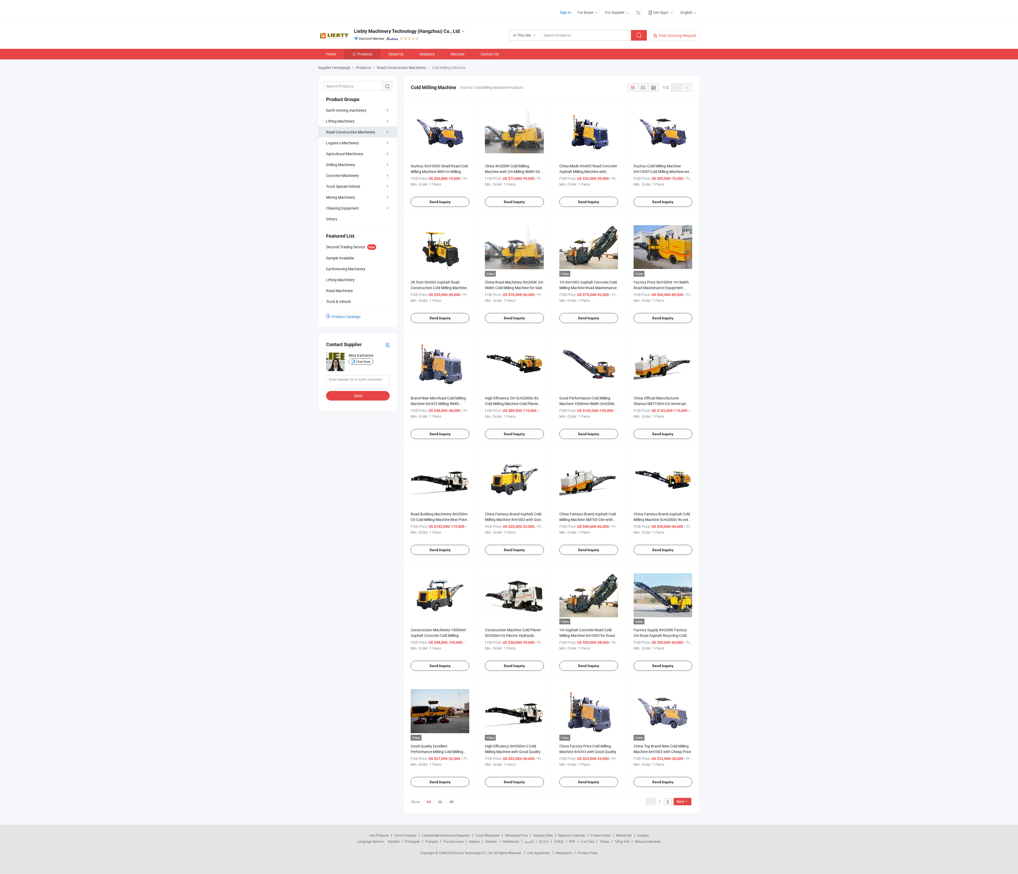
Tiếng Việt (622, 841)
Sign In (565, 12)
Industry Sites (543, 835)
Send (358, 395)
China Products (405, 835)
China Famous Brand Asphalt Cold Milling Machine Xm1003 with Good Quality (514, 519)
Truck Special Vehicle (343, 186)
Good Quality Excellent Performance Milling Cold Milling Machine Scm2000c (437, 751)
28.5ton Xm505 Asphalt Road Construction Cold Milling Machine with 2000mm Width (439, 288)
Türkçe (604, 841)
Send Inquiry (440, 202)
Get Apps (660, 12)
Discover (458, 53)
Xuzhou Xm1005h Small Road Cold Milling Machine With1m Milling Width (439, 171)
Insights (643, 835)
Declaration (564, 853)
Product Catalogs (346, 316)
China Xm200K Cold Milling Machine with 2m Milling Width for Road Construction (512, 171)
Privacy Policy (588, 853)
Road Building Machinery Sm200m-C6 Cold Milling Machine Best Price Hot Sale (439, 519)
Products (364, 53)
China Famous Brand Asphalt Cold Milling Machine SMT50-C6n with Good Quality (587, 519)
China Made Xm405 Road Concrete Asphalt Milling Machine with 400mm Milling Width (588, 171)
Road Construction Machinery (350, 131)
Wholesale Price (516, 835)
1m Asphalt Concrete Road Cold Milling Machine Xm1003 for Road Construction (587, 635)
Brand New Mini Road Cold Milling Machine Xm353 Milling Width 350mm (438, 403)
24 (429, 802)
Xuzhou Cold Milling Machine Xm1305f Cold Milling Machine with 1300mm (662, 171)
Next (680, 801)
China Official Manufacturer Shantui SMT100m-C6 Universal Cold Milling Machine (660, 403)
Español (394, 841)
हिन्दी (572, 841)
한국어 (544, 841)
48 (451, 801)
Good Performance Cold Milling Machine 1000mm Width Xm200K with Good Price (587, 403)
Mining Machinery (340, 197)
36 (440, 801)
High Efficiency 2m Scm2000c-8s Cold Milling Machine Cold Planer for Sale (511, 403)
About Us (395, 53)
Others (331, 218)
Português (412, 841)
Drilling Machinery (340, 164)
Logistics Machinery (342, 142)
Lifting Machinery (340, 121)
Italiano (474, 841)
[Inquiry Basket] (639, 12)
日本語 (559, 841)
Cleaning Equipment (342, 208)
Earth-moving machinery (346, 110)
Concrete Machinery (342, 175)
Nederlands (511, 841)
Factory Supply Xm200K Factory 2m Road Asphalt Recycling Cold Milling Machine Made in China (660, 635)
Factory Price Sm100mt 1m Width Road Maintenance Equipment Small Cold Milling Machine (661, 288)
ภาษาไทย (587, 841)
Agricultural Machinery (344, 153)
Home (331, 53)
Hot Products (379, 835)
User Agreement (538, 853)
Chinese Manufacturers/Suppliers (446, 835)
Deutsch (491, 841)
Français (431, 841)
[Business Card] (387, 344)
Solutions (427, 53)
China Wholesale (487, 835)
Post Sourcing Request (677, 35)
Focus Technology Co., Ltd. (474, 853)
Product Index (601, 835)
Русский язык (453, 841)
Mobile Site (624, 835)
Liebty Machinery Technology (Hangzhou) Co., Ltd (407, 31)
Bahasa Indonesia (648, 841)
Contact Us (490, 53)
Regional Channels (571, 835)
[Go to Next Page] (687, 88)
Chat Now (363, 361)
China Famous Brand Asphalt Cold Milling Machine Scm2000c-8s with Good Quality (662, 519)
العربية (529, 841)
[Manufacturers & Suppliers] (352, 10)
